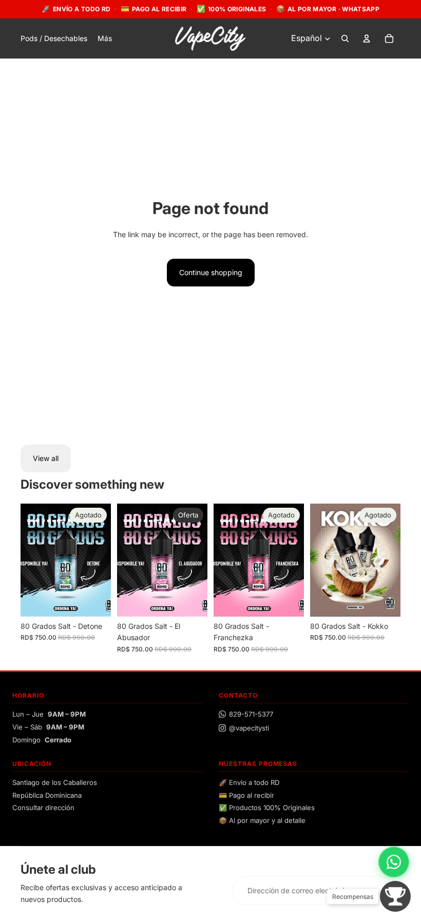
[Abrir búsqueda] (345, 38)
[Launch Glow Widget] (395, 896)
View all (46, 458)
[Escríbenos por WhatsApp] (394, 862)
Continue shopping (210, 272)
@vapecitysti (249, 728)
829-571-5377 (251, 714)
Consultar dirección (43, 807)
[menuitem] (105, 38)
